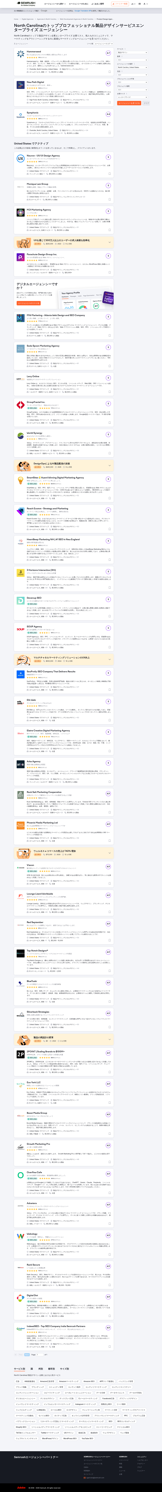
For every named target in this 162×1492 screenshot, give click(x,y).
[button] (133, 4)
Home (16, 19)
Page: (34, 1355)
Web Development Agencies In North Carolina (76, 19)
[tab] (19, 1369)
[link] (78, 4)
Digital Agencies (28, 19)
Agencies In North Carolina (46, 19)
